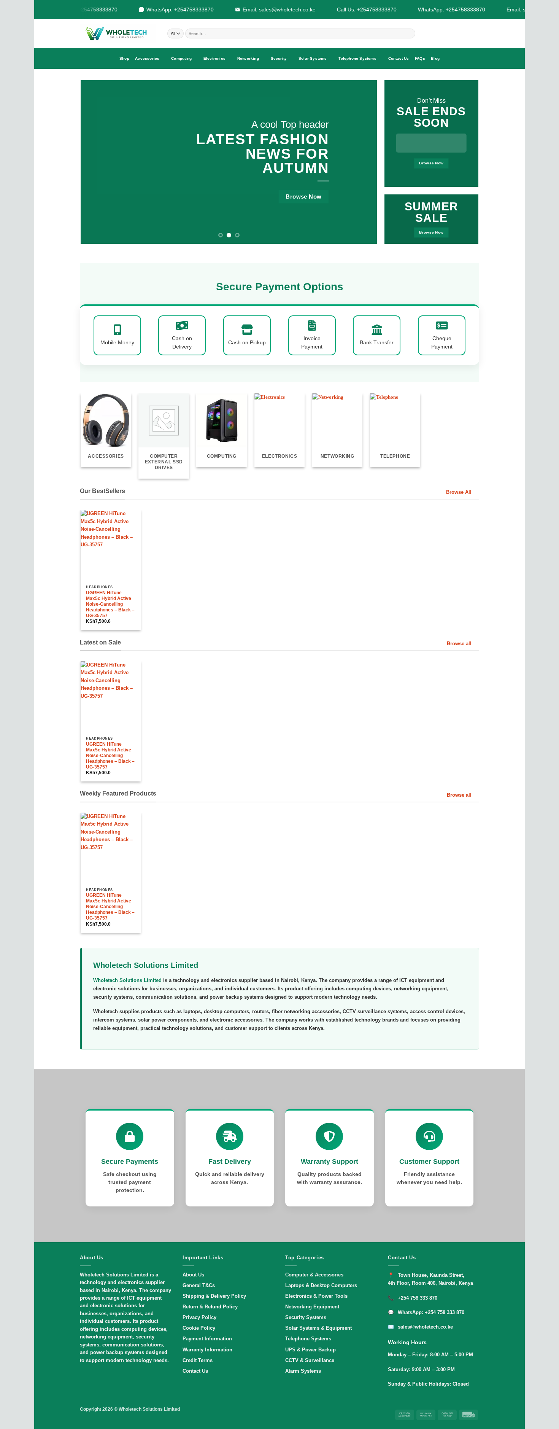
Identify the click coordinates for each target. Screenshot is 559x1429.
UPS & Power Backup (310, 1350)
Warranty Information (207, 1350)
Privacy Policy (199, 1317)
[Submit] (409, 33)
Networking (248, 58)
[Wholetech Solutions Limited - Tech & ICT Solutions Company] (118, 33)
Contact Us (398, 58)
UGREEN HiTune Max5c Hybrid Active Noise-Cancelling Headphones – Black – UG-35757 (110, 604)
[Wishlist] (438, 33)
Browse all (459, 643)
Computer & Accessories (314, 1275)
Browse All (459, 492)
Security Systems (305, 1317)
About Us (193, 1275)
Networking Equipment (312, 1307)
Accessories (147, 58)
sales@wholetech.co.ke (425, 1327)
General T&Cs (199, 1285)
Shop (124, 58)
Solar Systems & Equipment (318, 1328)
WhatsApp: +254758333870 (172, 9)
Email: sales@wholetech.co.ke (271, 9)
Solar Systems (313, 58)
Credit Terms (198, 1360)
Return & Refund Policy (210, 1307)
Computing (181, 58)
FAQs (420, 58)
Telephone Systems (357, 58)
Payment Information (207, 1338)
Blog (435, 58)
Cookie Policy (199, 1328)
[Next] (361, 162)
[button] (456, 33)
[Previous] (96, 162)
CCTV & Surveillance (309, 1360)
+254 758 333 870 (417, 1298)
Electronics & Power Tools (316, 1296)
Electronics (214, 58)
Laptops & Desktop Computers (321, 1285)
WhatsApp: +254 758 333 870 (431, 1312)
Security (279, 58)
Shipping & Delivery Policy (214, 1296)
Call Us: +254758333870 (359, 9)
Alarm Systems (303, 1371)
